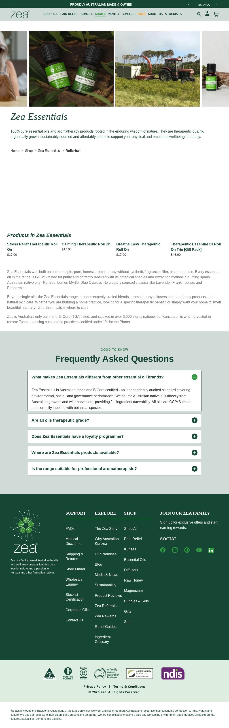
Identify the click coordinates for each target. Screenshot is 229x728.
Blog (98, 564)
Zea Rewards (105, 616)
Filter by (19, 169)
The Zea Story (106, 528)
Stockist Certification (75, 597)
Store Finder (75, 569)
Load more (114, 211)
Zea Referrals (106, 606)
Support (76, 513)
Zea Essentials (49, 150)
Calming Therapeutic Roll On (86, 244)
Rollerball (73, 150)
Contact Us (74, 620)
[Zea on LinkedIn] (211, 551)
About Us (155, 14)
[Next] (187, 4)
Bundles (129, 14)
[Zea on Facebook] (162, 550)
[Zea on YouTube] (199, 550)
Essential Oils (135, 560)
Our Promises (106, 554)
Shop (29, 150)
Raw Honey (133, 580)
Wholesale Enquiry (74, 582)
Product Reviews (108, 595)
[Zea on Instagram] (175, 550)
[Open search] (199, 14)
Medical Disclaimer (74, 541)
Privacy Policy (94, 686)
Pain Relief (69, 14)
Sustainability (105, 585)
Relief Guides (106, 627)
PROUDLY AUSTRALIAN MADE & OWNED (101, 4)
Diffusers (131, 570)
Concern (70, 169)
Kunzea (87, 14)
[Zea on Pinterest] (187, 550)
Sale (142, 14)
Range (47, 169)
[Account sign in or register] (207, 14)
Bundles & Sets (136, 601)
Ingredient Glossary (103, 639)
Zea (103, 692)
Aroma (100, 14)
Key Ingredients (170, 169)
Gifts (127, 611)
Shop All (50, 14)
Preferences (98, 169)
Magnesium (133, 591)
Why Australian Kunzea (107, 541)
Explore (105, 513)
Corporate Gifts (77, 610)
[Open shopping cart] (215, 14)
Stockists (173, 14)
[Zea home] (20, 14)
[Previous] (14, 4)
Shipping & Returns (74, 556)
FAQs (70, 528)
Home (15, 150)
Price (142, 169)
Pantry (113, 14)
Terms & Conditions (129, 686)
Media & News (106, 575)
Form (123, 169)
